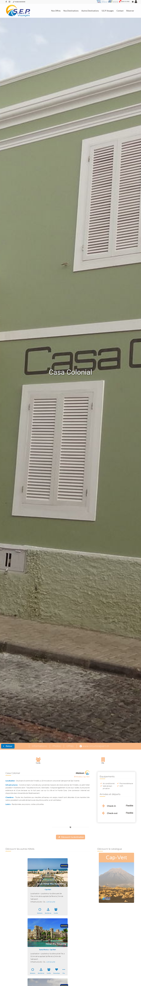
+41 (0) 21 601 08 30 (20, 1)
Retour (8, 746)
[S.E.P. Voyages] (18, 11)
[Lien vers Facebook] (6, 1)
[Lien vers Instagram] (9, 1)
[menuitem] (56, 11)
